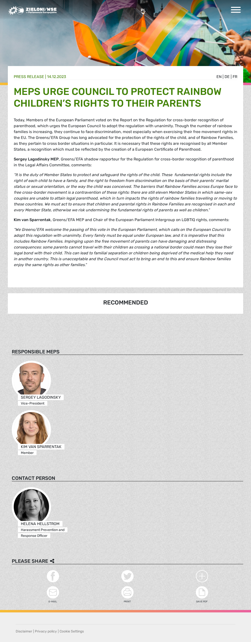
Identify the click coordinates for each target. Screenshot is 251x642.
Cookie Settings (72, 631)
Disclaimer (24, 631)
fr (235, 76)
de (227, 76)
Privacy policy (46, 631)
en (219, 76)
